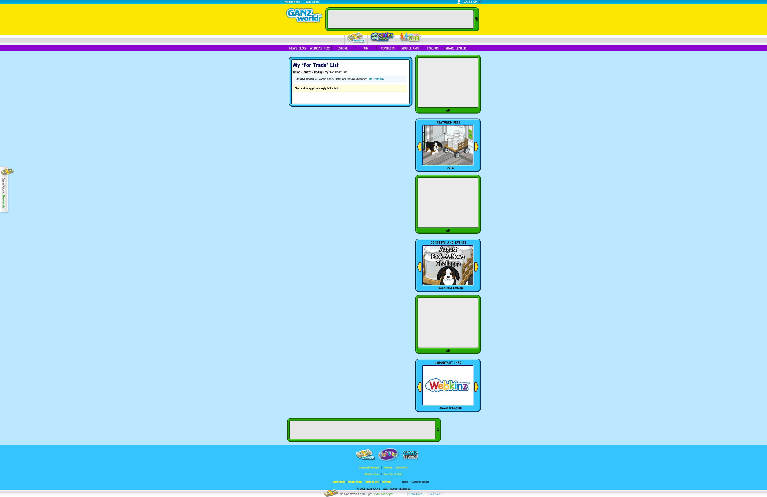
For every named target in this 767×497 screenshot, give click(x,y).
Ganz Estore (312, 1)
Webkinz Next (320, 48)
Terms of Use (372, 481)
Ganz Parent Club (392, 474)
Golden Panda (450, 167)
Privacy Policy (355, 481)
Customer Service (420, 481)
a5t (370, 78)
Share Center (455, 48)
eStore (343, 48)
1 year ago (377, 78)
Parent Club (410, 37)
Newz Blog (297, 48)
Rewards (356, 37)
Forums (433, 48)
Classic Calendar (450, 288)
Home (296, 72)
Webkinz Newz (382, 37)
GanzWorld (401, 467)
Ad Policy (386, 481)
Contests (388, 48)
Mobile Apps (410, 48)
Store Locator (451, 408)
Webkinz (388, 467)
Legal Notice (339, 481)
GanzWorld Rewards (369, 467)
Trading (318, 72)
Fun (365, 48)
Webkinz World (292, 1)
